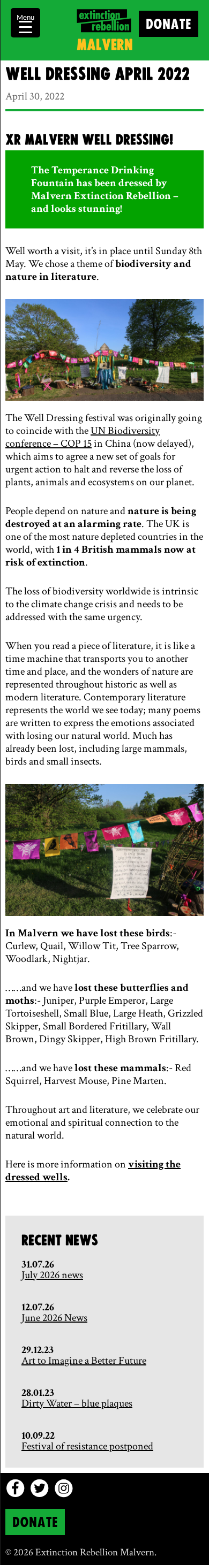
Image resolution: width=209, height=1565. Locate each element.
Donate (168, 25)
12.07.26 (37, 1307)
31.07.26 (37, 1264)
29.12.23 (37, 1350)
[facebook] (15, 1488)
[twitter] (39, 1488)
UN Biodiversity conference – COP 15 (82, 437)
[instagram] (63, 1488)
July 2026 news (52, 1275)
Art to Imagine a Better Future (83, 1361)
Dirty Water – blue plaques (76, 1403)
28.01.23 (37, 1392)
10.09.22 (38, 1435)
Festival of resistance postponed (87, 1446)
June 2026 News (54, 1318)
